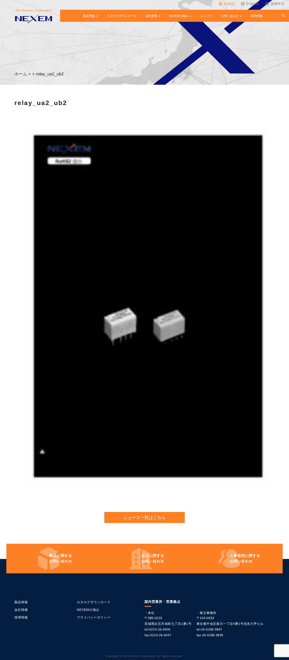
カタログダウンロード (122, 15)
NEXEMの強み (178, 15)
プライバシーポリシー (94, 617)
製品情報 (89, 15)
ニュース (206, 15)
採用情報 (257, 15)
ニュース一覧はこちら (144, 517)
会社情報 (151, 15)
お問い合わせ (230, 15)
